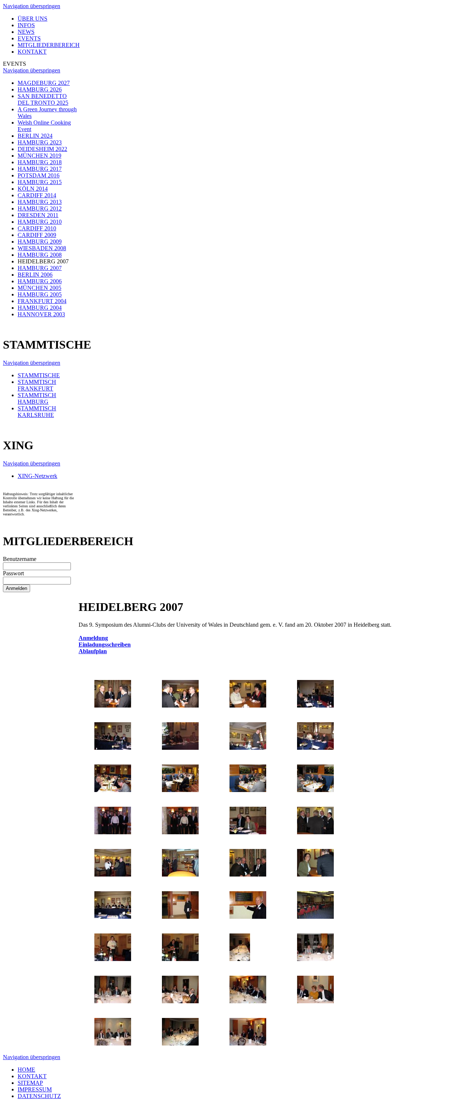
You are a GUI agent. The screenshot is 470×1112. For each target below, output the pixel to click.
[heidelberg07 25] (112, 959)
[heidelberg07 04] (315, 705)
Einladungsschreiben (105, 644)
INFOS (26, 25)
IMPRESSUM (35, 1089)
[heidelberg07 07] (247, 748)
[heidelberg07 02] (180, 705)
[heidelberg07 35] (247, 1043)
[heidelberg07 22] (180, 917)
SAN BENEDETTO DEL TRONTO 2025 (43, 99)
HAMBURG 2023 (40, 142)
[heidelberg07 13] (112, 832)
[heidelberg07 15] (247, 832)
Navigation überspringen (31, 6)
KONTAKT (32, 51)
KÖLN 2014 (33, 189)
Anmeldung (93, 638)
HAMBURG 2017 (40, 169)
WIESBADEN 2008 (42, 248)
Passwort (13, 573)
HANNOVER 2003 (41, 314)
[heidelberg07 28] (315, 959)
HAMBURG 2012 (40, 208)
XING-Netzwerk (37, 476)
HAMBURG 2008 (40, 255)
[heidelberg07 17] (112, 874)
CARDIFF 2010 (37, 228)
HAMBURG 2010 (40, 222)
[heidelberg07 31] (247, 1001)
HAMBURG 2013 (40, 202)
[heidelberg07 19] (247, 874)
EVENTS (29, 38)
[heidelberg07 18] (180, 874)
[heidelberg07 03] (247, 705)
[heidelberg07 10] (180, 790)
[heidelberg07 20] (315, 874)
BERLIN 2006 (35, 274)
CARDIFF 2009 (37, 235)
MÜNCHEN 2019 (39, 155)
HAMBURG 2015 (40, 182)
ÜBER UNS (32, 18)
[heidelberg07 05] (112, 748)
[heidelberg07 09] (112, 790)
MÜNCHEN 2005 (39, 288)
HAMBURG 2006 (40, 281)
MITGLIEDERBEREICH (49, 45)
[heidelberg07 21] (112, 917)
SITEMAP (30, 1083)
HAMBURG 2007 (40, 268)
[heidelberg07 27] (239, 959)
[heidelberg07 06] (180, 748)
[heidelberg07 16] (315, 832)
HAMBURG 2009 (40, 241)
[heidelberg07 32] (315, 1001)
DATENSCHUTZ (39, 1096)
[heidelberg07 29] (112, 1001)
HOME (26, 1069)
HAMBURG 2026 (40, 89)
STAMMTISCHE (39, 375)
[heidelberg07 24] (315, 917)
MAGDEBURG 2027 (44, 83)
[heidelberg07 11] (247, 790)
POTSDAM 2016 (38, 175)
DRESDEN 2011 (38, 215)
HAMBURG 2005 (40, 294)
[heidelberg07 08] (315, 748)
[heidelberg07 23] (247, 917)
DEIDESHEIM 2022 (42, 149)
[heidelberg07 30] (180, 1001)
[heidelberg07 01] (112, 705)
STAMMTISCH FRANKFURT (37, 385)
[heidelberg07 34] (180, 1043)
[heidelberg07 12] (315, 790)
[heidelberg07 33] (112, 1043)
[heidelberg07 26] (180, 959)
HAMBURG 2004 (40, 308)
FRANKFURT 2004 (42, 301)
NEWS (26, 32)
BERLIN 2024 (35, 136)
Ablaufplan (93, 651)
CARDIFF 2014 (37, 195)
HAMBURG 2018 (40, 162)
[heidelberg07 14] (180, 832)
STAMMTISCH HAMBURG (37, 398)
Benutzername (19, 559)
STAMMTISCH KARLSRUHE (37, 411)
